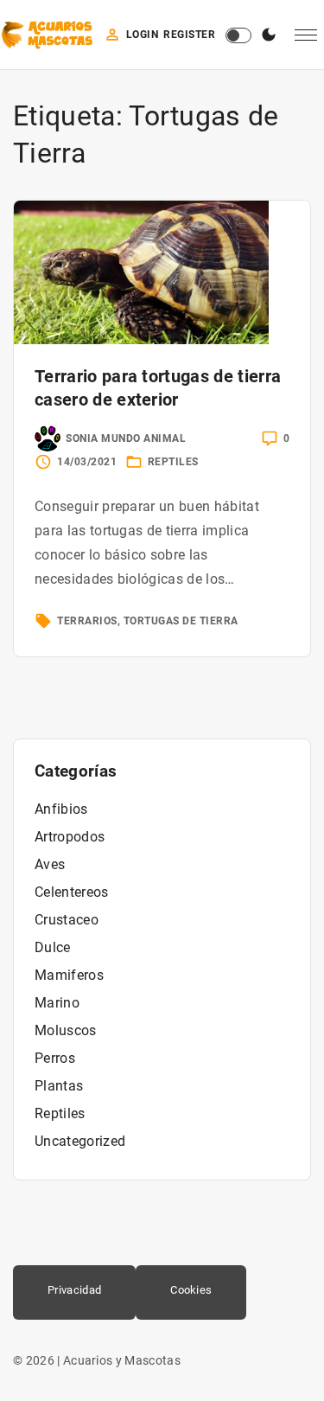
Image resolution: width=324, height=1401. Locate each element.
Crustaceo (66, 920)
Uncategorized (80, 1141)
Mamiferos (69, 975)
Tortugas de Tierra (181, 621)
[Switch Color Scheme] (269, 35)
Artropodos (70, 836)
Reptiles (173, 462)
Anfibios (61, 809)
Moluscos (66, 1030)
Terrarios (87, 621)
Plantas (59, 1086)
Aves (50, 864)
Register (189, 35)
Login (142, 35)
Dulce (53, 947)
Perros (55, 1058)
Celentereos (72, 892)
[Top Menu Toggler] (306, 35)
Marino (57, 1003)
